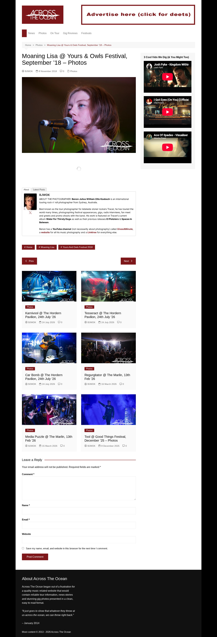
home (29, 247)
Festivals (86, 33)
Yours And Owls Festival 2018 (78, 247)
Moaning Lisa (47, 247)
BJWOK (29, 71)
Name (26, 505)
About (26, 189)
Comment (28, 474)
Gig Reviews (70, 33)
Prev (31, 261)
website (45, 232)
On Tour (54, 33)
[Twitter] (30, 212)
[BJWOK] (30, 201)
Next (126, 261)
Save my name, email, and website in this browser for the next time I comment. (67, 548)
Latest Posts (39, 189)
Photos (43, 33)
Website (26, 534)
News (31, 33)
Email (26, 519)
